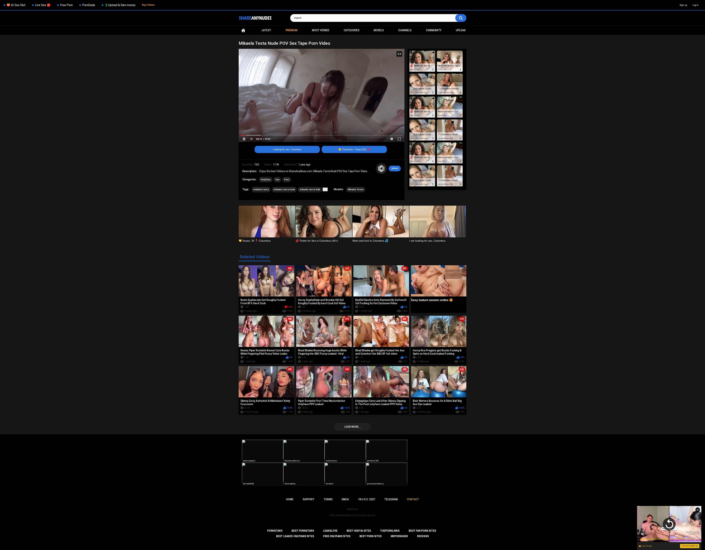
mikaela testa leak (310, 189)
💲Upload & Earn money (120, 5)
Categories (351, 30)
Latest (266, 30)
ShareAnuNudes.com (345, 515)
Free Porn (66, 5)
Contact (413, 499)
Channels (404, 30)
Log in (696, 5)
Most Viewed (320, 30)
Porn (286, 179)
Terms (328, 499)
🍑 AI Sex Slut (16, 5)
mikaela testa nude (284, 189)
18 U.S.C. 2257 (366, 499)
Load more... (352, 426)
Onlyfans (266, 179)
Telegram (391, 499)
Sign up (683, 5)
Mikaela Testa (356, 189)
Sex (277, 179)
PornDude (88, 5)
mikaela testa (261, 189)
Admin (394, 168)
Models (379, 30)
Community (433, 30)
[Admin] (381, 168)
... (325, 189)
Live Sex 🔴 (42, 5)
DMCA (345, 499)
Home (243, 30)
